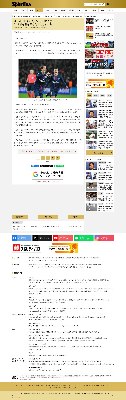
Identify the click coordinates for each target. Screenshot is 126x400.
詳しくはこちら (17, 397)
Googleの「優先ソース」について (47, 181)
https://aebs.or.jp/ (25, 379)
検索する (103, 4)
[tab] (31, 10)
